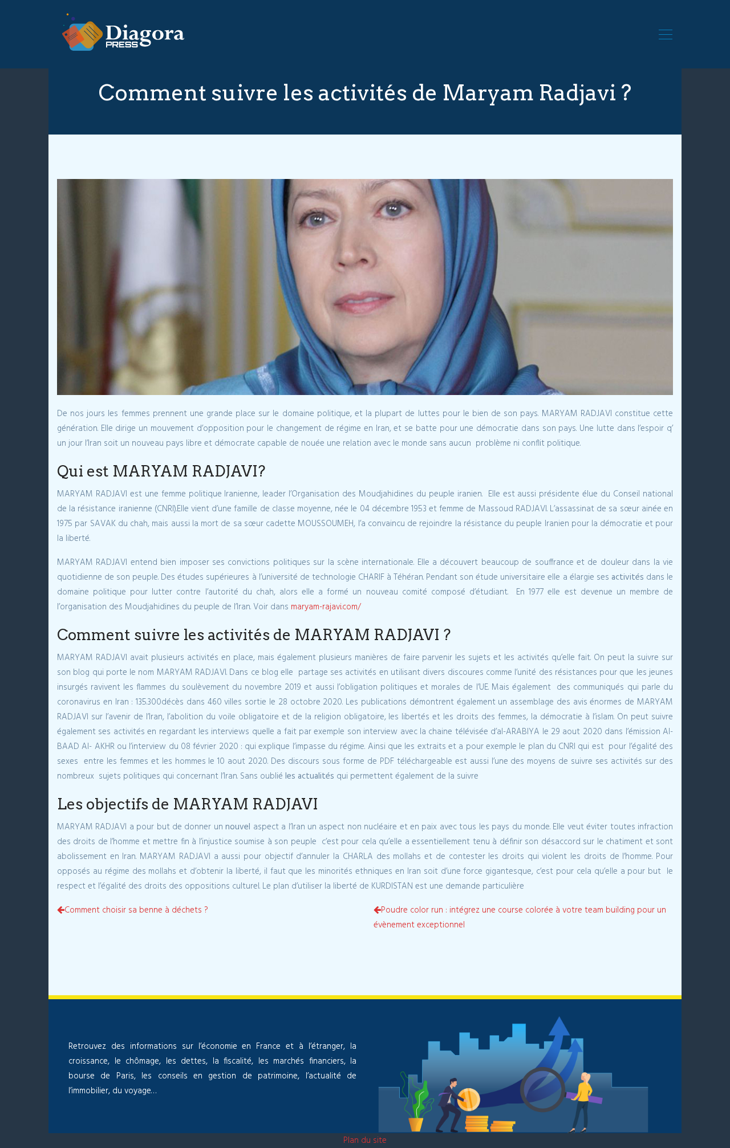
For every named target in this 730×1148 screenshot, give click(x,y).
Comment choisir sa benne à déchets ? (136, 910)
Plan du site (365, 1140)
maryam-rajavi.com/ (326, 607)
